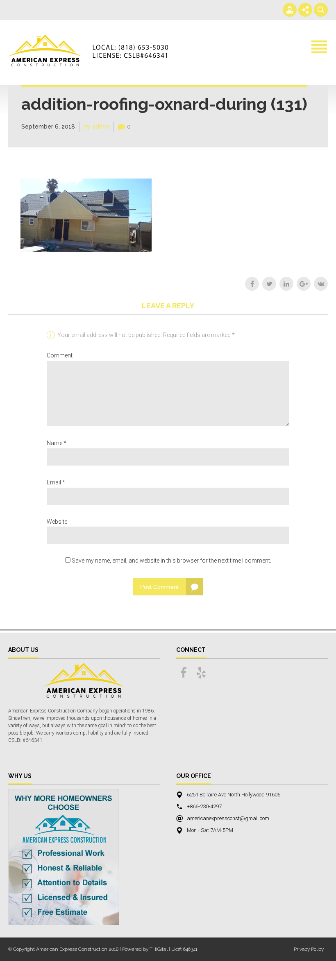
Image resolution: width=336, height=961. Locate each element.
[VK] (321, 284)
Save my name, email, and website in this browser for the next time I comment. (171, 560)
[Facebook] (252, 284)
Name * (56, 443)
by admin (96, 126)
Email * (56, 482)
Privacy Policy (309, 949)
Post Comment (159, 586)
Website (57, 521)
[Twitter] (269, 284)
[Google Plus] (304, 284)
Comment (60, 355)
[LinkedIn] (286, 284)
